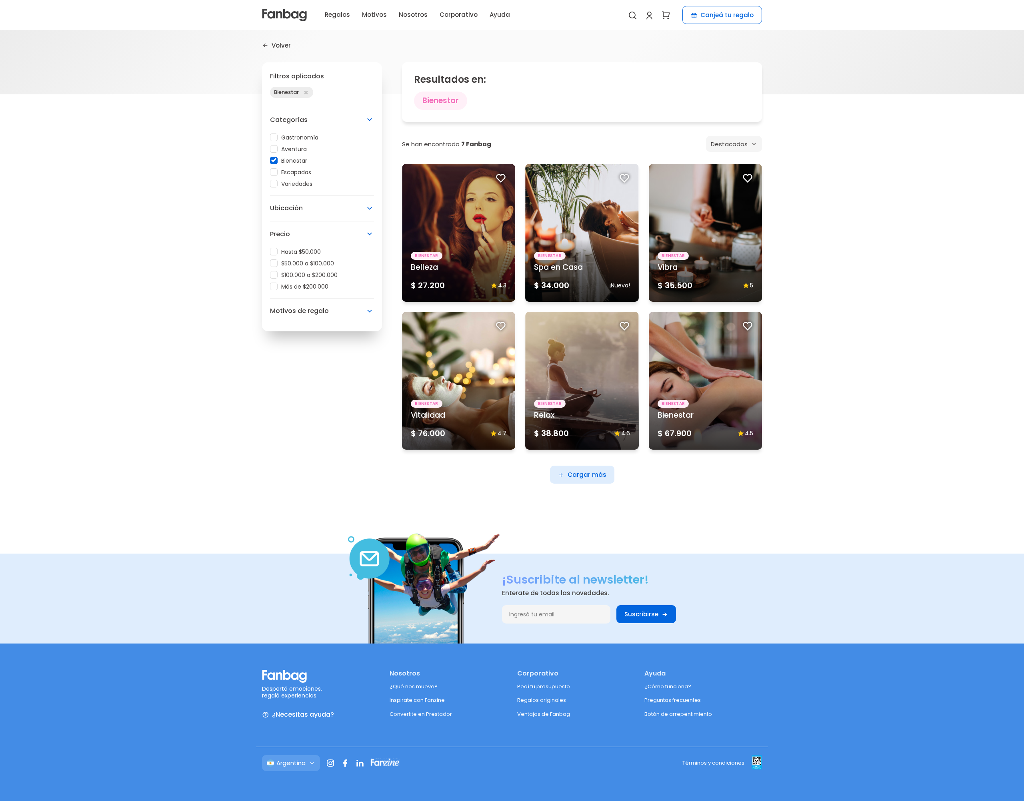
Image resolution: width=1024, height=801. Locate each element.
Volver (281, 45)
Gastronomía (299, 137)
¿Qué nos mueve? (414, 686)
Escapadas (296, 172)
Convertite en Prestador (421, 714)
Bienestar (294, 161)
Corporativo (459, 14)
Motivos (374, 14)
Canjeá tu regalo (727, 15)
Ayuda (500, 14)
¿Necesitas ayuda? (303, 714)
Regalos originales (541, 700)
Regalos (337, 14)
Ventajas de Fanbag (543, 714)
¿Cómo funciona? (667, 686)
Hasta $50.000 (301, 252)
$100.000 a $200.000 (309, 275)
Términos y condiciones (713, 763)
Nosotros (413, 14)
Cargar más (587, 474)
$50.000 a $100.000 (307, 263)
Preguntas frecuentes (672, 700)
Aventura (294, 149)
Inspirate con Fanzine (417, 700)
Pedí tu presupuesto (543, 686)
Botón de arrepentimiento (678, 714)
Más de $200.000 (304, 287)
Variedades (296, 184)
